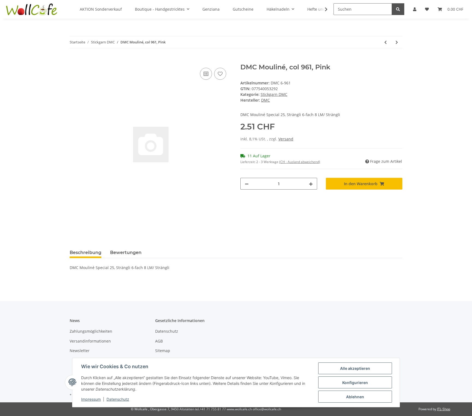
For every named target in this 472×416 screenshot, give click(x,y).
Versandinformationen (90, 341)
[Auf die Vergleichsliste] (206, 74)
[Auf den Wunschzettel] (220, 74)
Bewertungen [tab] (125, 252)
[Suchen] (398, 9)
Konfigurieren (355, 382)
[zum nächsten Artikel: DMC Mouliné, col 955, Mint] (396, 42)
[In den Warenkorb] (74, 60)
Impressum (91, 399)
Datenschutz (166, 331)
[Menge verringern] (247, 183)
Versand (285, 138)
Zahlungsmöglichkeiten (91, 331)
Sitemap (162, 350)
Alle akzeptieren (355, 368)
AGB (159, 341)
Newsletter (80, 350)
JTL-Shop (443, 409)
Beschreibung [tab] (85, 252)
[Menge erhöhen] (311, 183)
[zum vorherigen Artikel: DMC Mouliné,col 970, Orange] (385, 42)
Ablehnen (355, 396)
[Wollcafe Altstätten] (32, 9)
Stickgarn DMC (274, 94)
